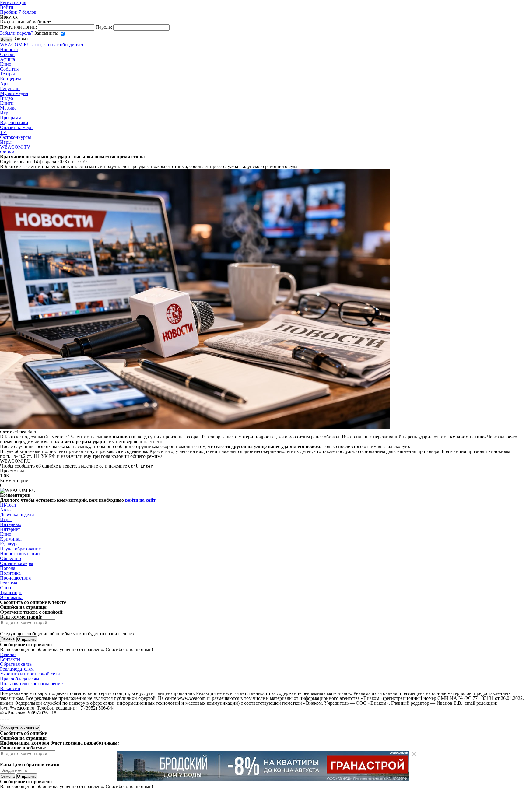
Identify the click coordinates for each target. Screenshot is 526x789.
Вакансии (10, 688)
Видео (6, 98)
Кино (5, 64)
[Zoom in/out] (8, 719)
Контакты (10, 659)
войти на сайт (140, 500)
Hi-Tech (8, 504)
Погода (7, 568)
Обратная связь (16, 664)
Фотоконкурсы (15, 137)
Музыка (8, 107)
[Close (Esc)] (0, 719)
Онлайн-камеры (16, 127)
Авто (5, 509)
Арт (4, 83)
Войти (6, 7)
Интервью (10, 524)
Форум (7, 151)
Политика (10, 573)
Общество (10, 558)
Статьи (7, 54)
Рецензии (10, 88)
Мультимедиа (14, 93)
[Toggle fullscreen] (5, 719)
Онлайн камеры (16, 563)
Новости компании (20, 553)
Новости (9, 49)
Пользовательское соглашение (31, 683)
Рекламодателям (17, 669)
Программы (12, 117)
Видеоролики (14, 122)
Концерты (10, 78)
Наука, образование (20, 548)
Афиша (7, 59)
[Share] (3, 719)
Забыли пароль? (16, 33)
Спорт (6, 587)
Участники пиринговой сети (30, 673)
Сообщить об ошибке (20, 728)
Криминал (11, 539)
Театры (7, 73)
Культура (9, 543)
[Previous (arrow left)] (0, 724)
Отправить (27, 776)
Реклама (8, 582)
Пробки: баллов (18, 12)
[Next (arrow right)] (3, 724)
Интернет (10, 529)
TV (3, 132)
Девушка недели (17, 514)
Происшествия (15, 577)
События (9, 69)
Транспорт (11, 592)
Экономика (11, 597)
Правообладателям (19, 678)
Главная (8, 654)
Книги (7, 103)
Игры (6, 112)
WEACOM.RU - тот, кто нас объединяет (42, 44)
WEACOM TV (15, 146)
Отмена (8, 639)
